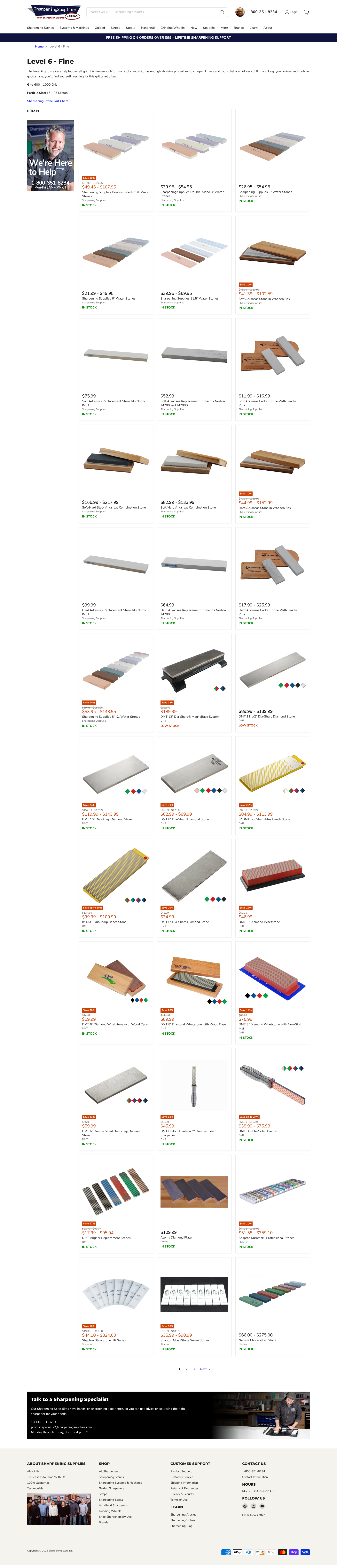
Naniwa (243, 1344)
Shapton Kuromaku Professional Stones (266, 1238)
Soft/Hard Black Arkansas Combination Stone (114, 507)
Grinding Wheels (173, 28)
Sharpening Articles (183, 1515)
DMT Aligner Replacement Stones (106, 1238)
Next (204, 1369)
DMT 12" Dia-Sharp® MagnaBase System (190, 717)
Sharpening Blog (181, 1526)
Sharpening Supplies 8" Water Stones (265, 192)
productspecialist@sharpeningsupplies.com (61, 1427)
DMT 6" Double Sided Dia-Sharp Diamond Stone (111, 1133)
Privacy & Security (182, 1494)
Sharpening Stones (40, 28)
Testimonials (35, 1488)
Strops (115, 28)
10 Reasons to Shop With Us (46, 1477)
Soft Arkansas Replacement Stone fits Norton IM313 (114, 403)
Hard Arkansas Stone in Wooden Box (265, 508)
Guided (100, 28)
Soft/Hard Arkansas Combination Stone (188, 507)
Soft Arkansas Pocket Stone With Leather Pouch (268, 403)
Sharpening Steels (111, 1500)
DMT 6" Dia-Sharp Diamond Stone (185, 922)
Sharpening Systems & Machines (120, 1483)
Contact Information (255, 1477)
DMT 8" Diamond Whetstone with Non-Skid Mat (270, 1026)
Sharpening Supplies (94, 200)
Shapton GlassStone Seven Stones (185, 1340)
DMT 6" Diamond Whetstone (259, 922)
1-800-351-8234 (44, 1422)
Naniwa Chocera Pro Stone (257, 1340)
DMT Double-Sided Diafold (258, 1131)
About (267, 28)
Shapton (243, 1242)
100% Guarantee (38, 1483)
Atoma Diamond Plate (176, 1237)
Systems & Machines (74, 28)
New (194, 28)
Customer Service (181, 1477)
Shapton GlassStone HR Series (104, 1340)
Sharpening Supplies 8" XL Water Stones (111, 717)
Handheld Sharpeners (113, 1505)
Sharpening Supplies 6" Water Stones (109, 298)
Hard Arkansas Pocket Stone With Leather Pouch (269, 612)
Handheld (148, 28)
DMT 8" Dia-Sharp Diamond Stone (185, 819)
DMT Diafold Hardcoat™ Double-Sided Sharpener (188, 1133)
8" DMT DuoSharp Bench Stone (104, 922)
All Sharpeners (108, 1471)
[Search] (222, 12)
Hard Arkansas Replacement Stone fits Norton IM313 (114, 612)
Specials (209, 28)
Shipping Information (184, 1483)
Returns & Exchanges (184, 1488)
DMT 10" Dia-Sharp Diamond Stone (107, 819)
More (224, 28)
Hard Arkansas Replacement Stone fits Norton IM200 (193, 612)
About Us (33, 1471)
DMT (163, 721)
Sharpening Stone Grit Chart (47, 101)
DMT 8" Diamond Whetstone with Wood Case (193, 1024)
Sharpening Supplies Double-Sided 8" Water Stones (192, 194)
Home (39, 46)
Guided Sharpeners (111, 1488)
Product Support (181, 1471)
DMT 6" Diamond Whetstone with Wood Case (115, 1024)
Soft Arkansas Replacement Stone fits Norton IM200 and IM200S (193, 403)
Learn (254, 28)
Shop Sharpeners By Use (115, 1517)
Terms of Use (179, 1500)
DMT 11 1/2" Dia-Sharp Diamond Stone (267, 716)
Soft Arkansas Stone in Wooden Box (264, 299)
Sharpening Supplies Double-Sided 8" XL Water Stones (116, 194)
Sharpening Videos (182, 1520)
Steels (130, 28)
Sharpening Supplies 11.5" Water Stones (190, 298)
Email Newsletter (253, 1515)
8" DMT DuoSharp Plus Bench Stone (264, 819)
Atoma (164, 1241)
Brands (239, 28)
